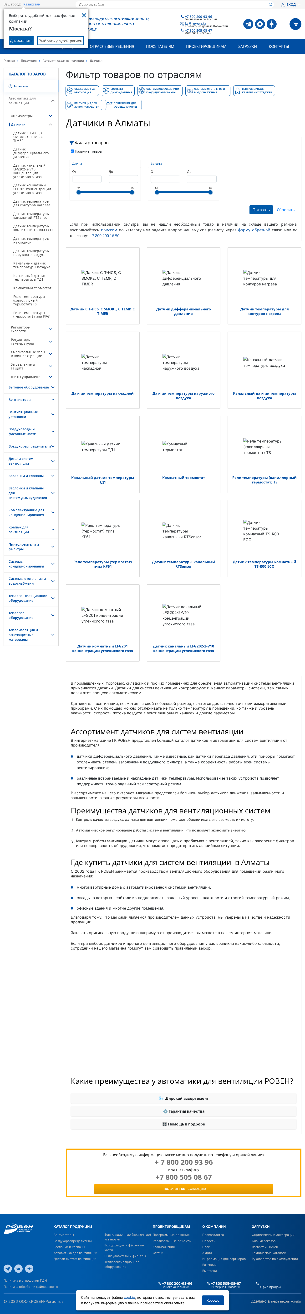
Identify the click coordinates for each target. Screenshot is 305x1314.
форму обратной (254, 230)
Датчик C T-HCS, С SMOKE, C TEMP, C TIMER (28, 137)
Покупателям (160, 46)
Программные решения (171, 1235)
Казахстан (31, 4)
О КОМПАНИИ (214, 1226)
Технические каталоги (269, 1253)
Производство (213, 1235)
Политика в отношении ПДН (25, 1280)
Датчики (18, 124)
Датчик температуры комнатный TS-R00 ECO (33, 228)
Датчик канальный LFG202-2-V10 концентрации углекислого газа (29, 171)
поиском (109, 230)
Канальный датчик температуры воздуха (31, 265)
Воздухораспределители (30, 446)
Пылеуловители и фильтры (125, 1256)
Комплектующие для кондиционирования (26, 512)
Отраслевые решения (112, 46)
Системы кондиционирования (26, 563)
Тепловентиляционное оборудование (28, 598)
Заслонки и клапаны (26, 475)
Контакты (279, 46)
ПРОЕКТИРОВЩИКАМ (171, 1226)
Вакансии (209, 1265)
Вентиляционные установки (23, 414)
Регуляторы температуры (22, 341)
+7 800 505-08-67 (198, 30)
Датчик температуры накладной (31, 240)
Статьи (158, 1253)
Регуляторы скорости (21, 329)
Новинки (20, 86)
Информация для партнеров (224, 1259)
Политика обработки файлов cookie (31, 1287)
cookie (129, 1297)
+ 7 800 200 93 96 (184, 1162)
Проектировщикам (206, 46)
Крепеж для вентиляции (19, 529)
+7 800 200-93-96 (198, 16)
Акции (207, 1253)
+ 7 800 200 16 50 (104, 235)
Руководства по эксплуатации (275, 1259)
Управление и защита (23, 366)
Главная (9, 61)
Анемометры (22, 116)
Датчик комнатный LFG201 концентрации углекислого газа (32, 189)
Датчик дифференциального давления (31, 153)
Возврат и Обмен (265, 1247)
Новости (208, 1241)
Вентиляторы (20, 399)
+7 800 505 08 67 (184, 1177)
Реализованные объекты (172, 1241)
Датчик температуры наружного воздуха (31, 253)
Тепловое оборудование (21, 615)
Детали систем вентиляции (21, 461)
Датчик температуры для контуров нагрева (32, 203)
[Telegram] (248, 24)
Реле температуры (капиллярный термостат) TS (29, 300)
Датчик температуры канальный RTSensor (31, 215)
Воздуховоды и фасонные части (22, 431)
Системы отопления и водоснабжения (27, 581)
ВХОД (293, 4)
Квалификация (164, 1247)
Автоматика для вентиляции (63, 61)
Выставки (209, 1271)
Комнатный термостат (32, 288)
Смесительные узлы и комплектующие (28, 354)
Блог (206, 1247)
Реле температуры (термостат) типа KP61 (32, 314)
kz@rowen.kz (195, 23)
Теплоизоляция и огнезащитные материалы (23, 635)
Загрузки (247, 46)
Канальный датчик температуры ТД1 (29, 277)
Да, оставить (21, 41)
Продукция (29, 61)
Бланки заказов (263, 1241)
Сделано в (260, 1301)
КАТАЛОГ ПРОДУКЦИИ (73, 1226)
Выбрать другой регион (60, 41)
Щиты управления (26, 376)
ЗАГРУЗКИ (260, 1226)
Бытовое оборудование (29, 387)
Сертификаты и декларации (273, 1235)
